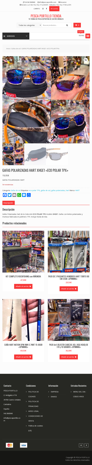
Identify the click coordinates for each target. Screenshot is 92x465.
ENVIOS (54, 396)
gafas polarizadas (58, 190)
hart (67, 190)
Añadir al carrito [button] (22, 286)
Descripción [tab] (8, 203)
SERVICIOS (11, 36)
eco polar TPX (34, 190)
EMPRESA (54, 392)
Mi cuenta (54, 9)
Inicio (8, 48)
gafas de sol (45, 190)
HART (77, 190)
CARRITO (37, 9)
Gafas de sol (15, 48)
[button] (87, 36)
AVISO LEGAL (33, 411)
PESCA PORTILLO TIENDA (46, 15)
